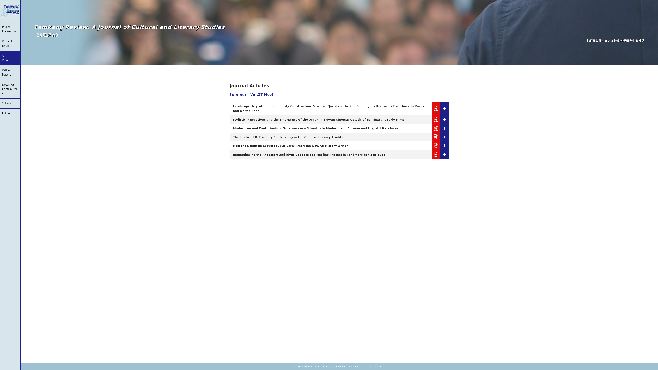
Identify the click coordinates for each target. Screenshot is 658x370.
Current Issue (7, 43)
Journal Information (9, 29)
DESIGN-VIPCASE (375, 366)
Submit (6, 103)
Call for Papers (6, 72)
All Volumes (7, 58)
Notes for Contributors (9, 89)
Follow (6, 113)
